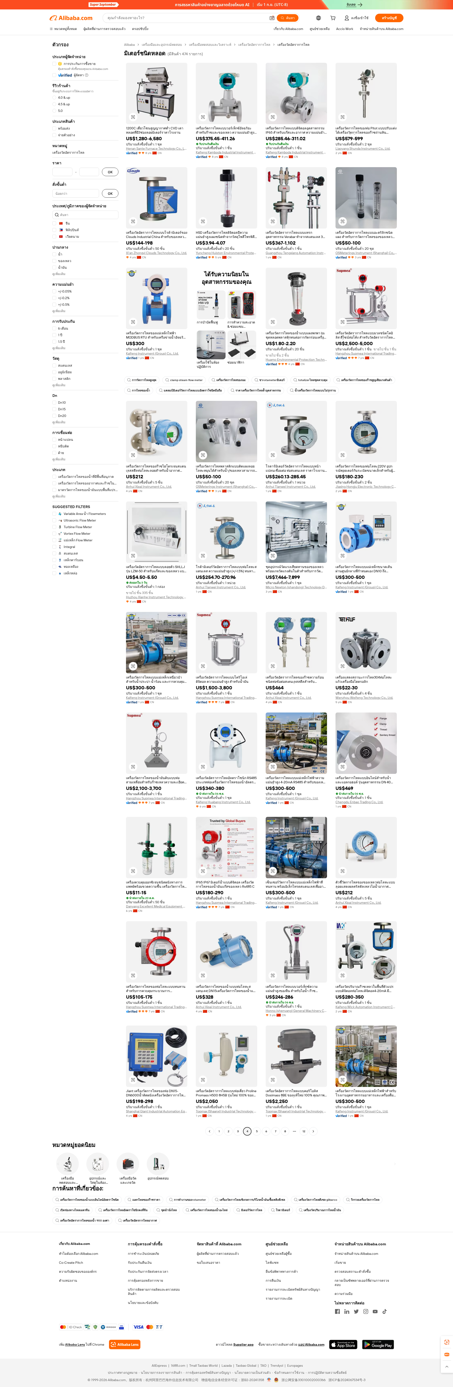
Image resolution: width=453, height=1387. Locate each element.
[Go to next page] (313, 1131)
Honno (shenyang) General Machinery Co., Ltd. (296, 1011)
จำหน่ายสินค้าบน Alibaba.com (356, 1254)
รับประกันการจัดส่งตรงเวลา (148, 1271)
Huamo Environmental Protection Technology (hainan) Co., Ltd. (296, 359)
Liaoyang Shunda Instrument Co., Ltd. (363, 148)
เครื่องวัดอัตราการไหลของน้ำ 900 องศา (84, 1220)
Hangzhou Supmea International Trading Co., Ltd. (366, 353)
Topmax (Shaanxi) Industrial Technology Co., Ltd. (226, 1111)
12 (303, 1131)
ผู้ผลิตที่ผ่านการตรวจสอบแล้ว (218, 1254)
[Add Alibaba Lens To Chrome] (124, 1344)
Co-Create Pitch (71, 1262)
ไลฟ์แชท (272, 1262)
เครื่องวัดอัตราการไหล (254, 45)
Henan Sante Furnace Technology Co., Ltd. (156, 148)
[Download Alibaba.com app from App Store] (343, 1344)
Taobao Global (246, 1365)
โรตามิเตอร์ (283, 1210)
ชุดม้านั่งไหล (169, 1210)
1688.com (178, 1365)
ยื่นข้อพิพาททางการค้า (282, 1271)
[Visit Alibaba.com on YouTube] (375, 1311)
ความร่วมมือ (343, 1294)
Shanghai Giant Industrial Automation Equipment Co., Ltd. (156, 1111)
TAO (263, 1365)
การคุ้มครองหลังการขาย (145, 1280)
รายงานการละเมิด (279, 1298)
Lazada (227, 1365)
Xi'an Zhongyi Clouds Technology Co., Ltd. (156, 253)
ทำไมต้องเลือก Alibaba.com (78, 1254)
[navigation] (85, 588)
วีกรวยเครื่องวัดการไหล (365, 1199)
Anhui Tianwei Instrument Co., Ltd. (291, 486)
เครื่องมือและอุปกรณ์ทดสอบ (162, 45)
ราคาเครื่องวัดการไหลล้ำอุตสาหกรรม (258, 390)
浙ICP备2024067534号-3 (346, 1380)
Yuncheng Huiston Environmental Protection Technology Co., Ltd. (226, 253)
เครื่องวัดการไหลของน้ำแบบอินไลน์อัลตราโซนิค (89, 1199)
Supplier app (243, 1344)
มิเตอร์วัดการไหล (251, 1210)
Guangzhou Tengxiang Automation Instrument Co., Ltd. (296, 253)
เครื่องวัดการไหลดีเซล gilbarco (318, 1199)
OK (110, 172)
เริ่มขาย (340, 1262)
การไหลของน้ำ (141, 390)
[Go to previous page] (209, 1131)
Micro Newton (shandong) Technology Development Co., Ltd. (296, 587)
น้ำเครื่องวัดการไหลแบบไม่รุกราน (315, 390)
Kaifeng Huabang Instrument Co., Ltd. (223, 802)
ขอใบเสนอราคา (208, 1262)
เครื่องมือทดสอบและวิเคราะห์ (210, 45)
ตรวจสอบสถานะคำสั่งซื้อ (353, 1271)
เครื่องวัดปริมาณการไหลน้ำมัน (322, 1210)
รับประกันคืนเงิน (140, 1262)
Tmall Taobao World (203, 1365)
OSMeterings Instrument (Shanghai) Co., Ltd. (366, 253)
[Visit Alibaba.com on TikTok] (384, 1311)
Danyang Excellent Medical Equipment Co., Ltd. (156, 906)
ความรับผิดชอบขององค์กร (78, 1271)
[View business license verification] (269, 1380)
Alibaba (129, 45)
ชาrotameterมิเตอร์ (272, 380)
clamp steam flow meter (186, 380)
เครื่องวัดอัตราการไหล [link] (293, 45)
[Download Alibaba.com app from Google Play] (378, 1344)
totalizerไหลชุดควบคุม (312, 380)
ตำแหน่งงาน (68, 1280)
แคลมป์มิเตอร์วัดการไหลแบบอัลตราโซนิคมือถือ (193, 390)
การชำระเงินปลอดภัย (143, 1254)
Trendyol (276, 1365)
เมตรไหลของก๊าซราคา (146, 1199)
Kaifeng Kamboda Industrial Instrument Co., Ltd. (226, 152)
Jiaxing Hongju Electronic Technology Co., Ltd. (366, 486)
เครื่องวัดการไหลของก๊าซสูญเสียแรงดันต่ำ (366, 380)
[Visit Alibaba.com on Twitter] (356, 1311)
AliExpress (159, 1365)
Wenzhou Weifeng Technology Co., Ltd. (364, 698)
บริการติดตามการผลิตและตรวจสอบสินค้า (154, 1292)
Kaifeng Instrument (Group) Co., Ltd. (152, 353)
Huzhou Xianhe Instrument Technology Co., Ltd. (156, 597)
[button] (272, 18)
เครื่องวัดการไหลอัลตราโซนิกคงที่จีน (125, 1210)
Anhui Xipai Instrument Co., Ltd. (149, 486)
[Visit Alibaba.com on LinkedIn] (347, 1311)
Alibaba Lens (75, 1344)
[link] (447, 1342)
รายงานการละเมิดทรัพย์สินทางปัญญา (293, 1289)
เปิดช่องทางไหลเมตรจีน (74, 1210)
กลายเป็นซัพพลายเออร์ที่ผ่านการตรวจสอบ (362, 1283)
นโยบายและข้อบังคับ (143, 1303)
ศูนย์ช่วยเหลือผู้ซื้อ (279, 1254)
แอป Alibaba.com (311, 1344)
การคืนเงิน (273, 1280)
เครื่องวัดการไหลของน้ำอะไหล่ (208, 1210)
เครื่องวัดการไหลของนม (231, 380)
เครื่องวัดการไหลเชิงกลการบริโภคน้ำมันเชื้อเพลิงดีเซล (252, 1199)
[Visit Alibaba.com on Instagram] (366, 1311)
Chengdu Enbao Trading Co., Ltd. (359, 802)
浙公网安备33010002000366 (303, 1380)
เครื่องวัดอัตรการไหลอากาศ (140, 1220)
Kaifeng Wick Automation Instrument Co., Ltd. (366, 1007)
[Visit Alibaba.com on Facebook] (337, 1311)
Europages (295, 1365)
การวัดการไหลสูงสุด (144, 380)
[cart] (333, 19)
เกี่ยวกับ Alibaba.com (74, 1244)
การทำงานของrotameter (190, 1199)
